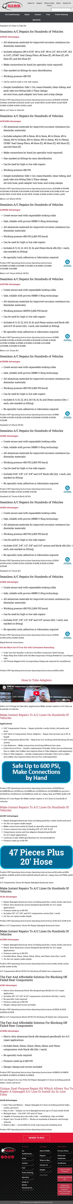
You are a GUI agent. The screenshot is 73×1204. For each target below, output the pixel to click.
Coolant (38, 14)
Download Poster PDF (65, 1178)
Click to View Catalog (65, 1171)
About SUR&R (45, 1151)
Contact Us (67, 3)
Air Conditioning (12, 14)
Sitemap (29, 1202)
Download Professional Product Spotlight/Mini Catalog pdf (65, 1189)
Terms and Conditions (62, 1157)
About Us (31, 3)
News (58, 3)
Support (39, 3)
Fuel (48, 14)
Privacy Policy (63, 1151)
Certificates (62, 1163)
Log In (49, 5)
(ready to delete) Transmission (27, 1185)
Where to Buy (49, 3)
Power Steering (61, 14)
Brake (27, 14)
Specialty (37, 20)
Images (42, 1170)
